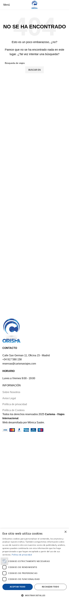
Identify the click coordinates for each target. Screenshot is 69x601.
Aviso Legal (9, 398)
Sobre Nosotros (11, 392)
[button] (34, 595)
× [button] (65, 532)
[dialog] (34, 564)
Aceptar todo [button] (18, 586)
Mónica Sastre (36, 422)
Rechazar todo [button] (50, 586)
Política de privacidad (14, 404)
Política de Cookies (13, 410)
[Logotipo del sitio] (34, 4)
